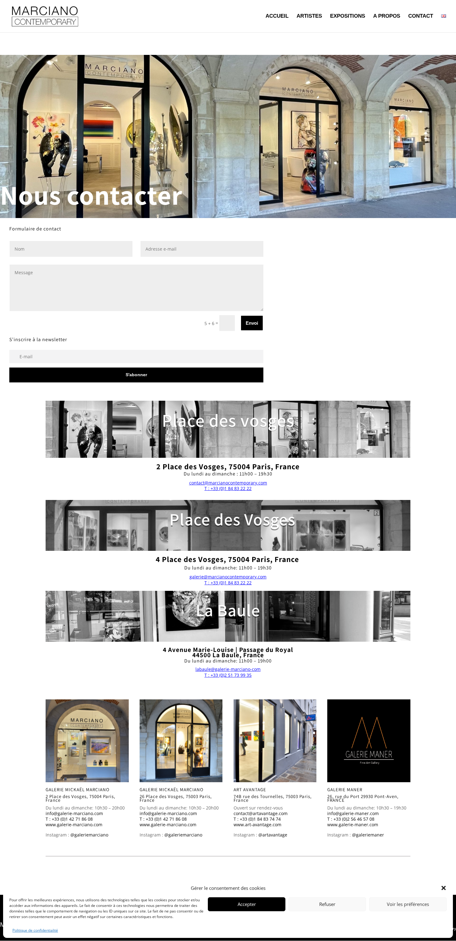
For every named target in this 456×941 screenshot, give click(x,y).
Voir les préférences (408, 904)
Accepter (247, 904)
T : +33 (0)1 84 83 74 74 (257, 819)
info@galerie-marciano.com (74, 813)
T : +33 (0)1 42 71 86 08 (69, 819)
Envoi (252, 323)
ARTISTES (309, 16)
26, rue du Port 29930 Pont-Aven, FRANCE (363, 798)
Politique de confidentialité (35, 930)
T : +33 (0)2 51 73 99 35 (228, 675)
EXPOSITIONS (347, 16)
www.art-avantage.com (257, 824)
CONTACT (420, 16)
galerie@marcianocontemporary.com (228, 577)
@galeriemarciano (89, 835)
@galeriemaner (368, 835)
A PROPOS (386, 16)
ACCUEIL (277, 16)
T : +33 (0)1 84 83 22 (224, 583)
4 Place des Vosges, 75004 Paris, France (227, 559)
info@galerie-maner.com (353, 813)
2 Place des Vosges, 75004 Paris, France (80, 798)
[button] (443, 888)
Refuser (327, 904)
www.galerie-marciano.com (74, 824)
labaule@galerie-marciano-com (228, 669)
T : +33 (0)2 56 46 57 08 (350, 819)
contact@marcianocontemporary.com (228, 483)
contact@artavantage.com (261, 813)
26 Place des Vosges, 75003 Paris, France (176, 798)
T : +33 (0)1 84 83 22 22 (228, 488)
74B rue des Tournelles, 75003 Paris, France (273, 798)
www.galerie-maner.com (352, 824)
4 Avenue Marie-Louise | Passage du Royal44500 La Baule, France (228, 652)
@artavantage (272, 835)
